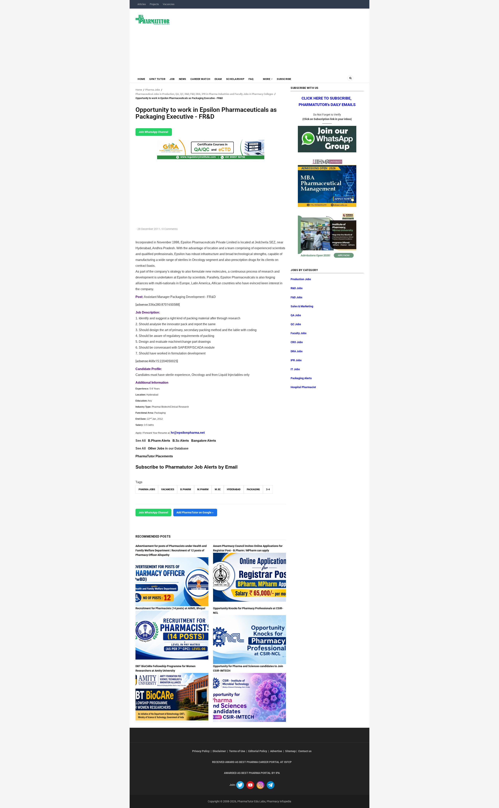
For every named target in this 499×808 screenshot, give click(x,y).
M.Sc (218, 489)
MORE (266, 79)
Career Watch (200, 79)
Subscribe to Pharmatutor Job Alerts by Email (186, 467)
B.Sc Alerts (181, 440)
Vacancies (168, 4)
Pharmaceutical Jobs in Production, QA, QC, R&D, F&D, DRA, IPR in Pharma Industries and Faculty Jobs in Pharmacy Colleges (204, 94)
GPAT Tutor (157, 79)
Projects (154, 4)
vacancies (167, 489)
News (182, 79)
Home (141, 79)
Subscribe (284, 79)
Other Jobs (156, 448)
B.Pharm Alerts (159, 440)
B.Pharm (185, 489)
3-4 (268, 489)
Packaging (253, 489)
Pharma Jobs (152, 89)
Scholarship (235, 79)
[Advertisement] (269, 39)
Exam (218, 79)
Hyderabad (234, 489)
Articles (141, 4)
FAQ (251, 79)
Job (172, 79)
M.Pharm (203, 489)
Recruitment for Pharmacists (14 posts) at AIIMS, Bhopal (170, 608)
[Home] (152, 19)
